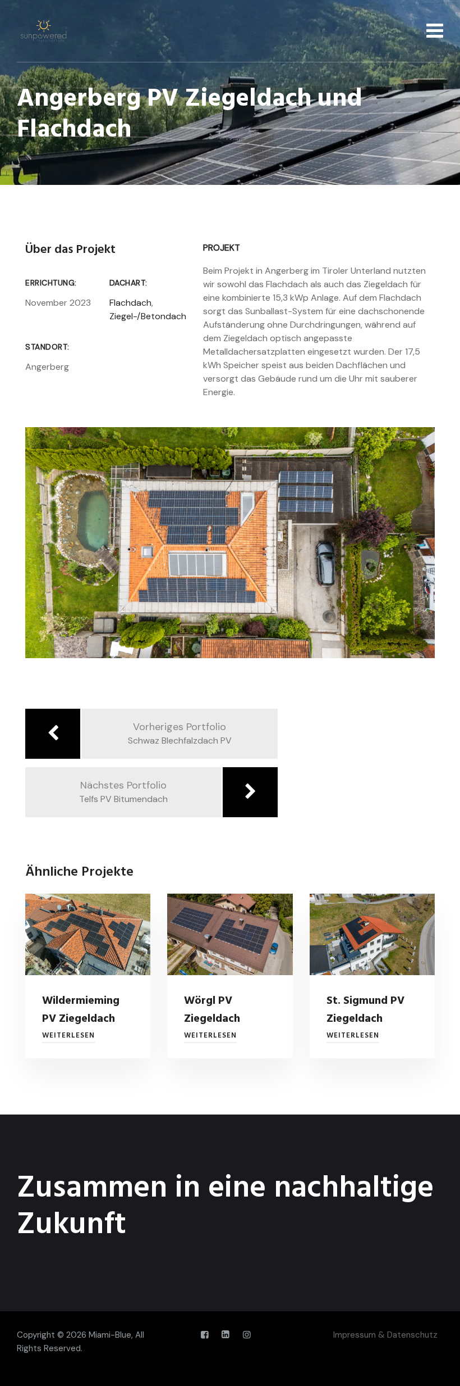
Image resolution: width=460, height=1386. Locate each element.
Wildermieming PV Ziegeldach (80, 1010)
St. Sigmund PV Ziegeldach (365, 1010)
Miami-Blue (110, 1334)
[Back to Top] (436, 1367)
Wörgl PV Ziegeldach (212, 1010)
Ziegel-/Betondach (147, 316)
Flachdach (130, 303)
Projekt (221, 247)
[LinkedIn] (225, 1335)
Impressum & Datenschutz (385, 1334)
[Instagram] (247, 1335)
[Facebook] (205, 1335)
